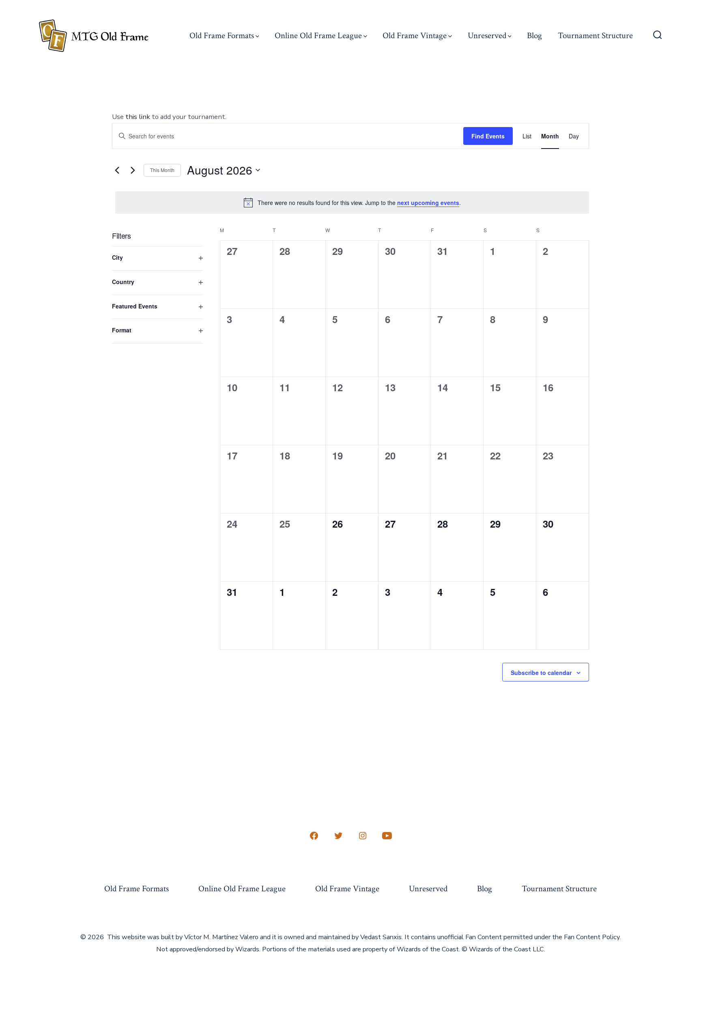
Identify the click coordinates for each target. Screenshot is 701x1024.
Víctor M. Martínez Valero (221, 937)
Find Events (488, 136)
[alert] (352, 202)
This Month (162, 169)
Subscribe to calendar (541, 672)
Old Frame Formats (221, 35)
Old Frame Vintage (415, 35)
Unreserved (487, 35)
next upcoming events (428, 202)
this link (137, 116)
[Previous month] (117, 170)
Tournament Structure (595, 35)
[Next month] (133, 170)
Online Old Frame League (318, 35)
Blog (534, 35)
